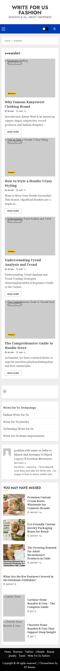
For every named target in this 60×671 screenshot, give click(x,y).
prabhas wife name (26, 450)
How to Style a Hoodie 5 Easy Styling (30, 157)
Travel (22, 656)
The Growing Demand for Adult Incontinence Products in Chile (14, 555)
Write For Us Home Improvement (23, 436)
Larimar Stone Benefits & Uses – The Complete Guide (14, 605)
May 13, (23, 111)
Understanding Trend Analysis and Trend (30, 236)
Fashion (11, 172)
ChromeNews (46, 663)
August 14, (36, 512)
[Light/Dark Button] (45, 28)
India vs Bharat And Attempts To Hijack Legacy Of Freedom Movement (33, 454)
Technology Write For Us (18, 429)
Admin (10, 111)
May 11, (22, 190)
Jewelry (12, 656)
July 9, (33, 611)
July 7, (33, 636)
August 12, (36, 536)
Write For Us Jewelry (16, 422)
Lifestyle (40, 652)
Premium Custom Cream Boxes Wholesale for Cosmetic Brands (14, 505)
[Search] (54, 29)
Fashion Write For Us (16, 415)
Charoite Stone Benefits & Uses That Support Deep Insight (14, 631)
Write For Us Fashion (30, 10)
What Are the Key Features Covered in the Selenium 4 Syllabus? (28, 578)
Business (12, 93)
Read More (13, 131)
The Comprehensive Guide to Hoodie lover (30, 319)
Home (7, 652)
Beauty (50, 652)
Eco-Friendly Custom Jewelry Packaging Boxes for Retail (14, 530)
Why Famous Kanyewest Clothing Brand (30, 78)
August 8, (11, 584)
